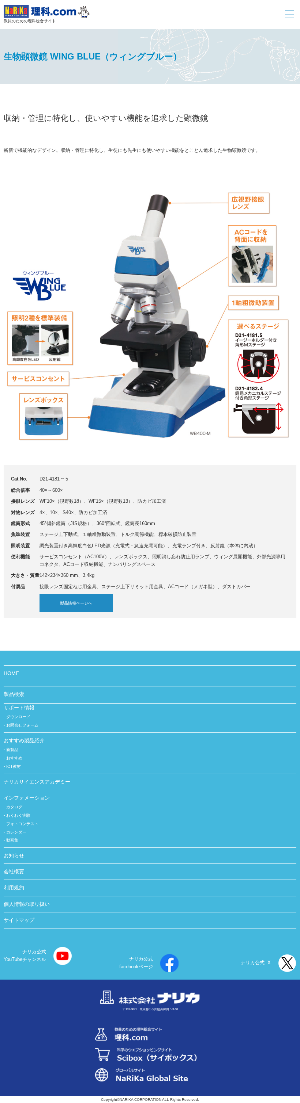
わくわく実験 (18, 815)
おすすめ (14, 758)
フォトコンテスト (22, 823)
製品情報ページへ (76, 603)
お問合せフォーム (22, 725)
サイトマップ (19, 920)
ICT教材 (13, 766)
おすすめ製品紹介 (24, 740)
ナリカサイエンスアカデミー (37, 782)
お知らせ (14, 855)
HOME (11, 673)
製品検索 (14, 694)
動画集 (12, 840)
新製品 (12, 749)
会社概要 (14, 871)
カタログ (14, 807)
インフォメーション (27, 798)
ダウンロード (18, 717)
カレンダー (16, 832)
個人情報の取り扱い (27, 904)
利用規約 (14, 888)
